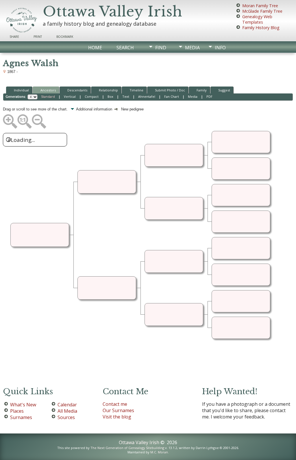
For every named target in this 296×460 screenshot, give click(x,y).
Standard (48, 96)
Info (220, 47)
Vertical (70, 96)
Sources (66, 417)
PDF (209, 96)
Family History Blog (261, 27)
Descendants (77, 90)
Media (192, 47)
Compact (92, 96)
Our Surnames (118, 410)
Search (125, 47)
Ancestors (48, 90)
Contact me (115, 404)
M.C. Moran (159, 452)
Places (17, 411)
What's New (23, 404)
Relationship (108, 90)
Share (14, 37)
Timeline (136, 90)
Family (202, 90)
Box (110, 96)
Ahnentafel (146, 96)
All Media (67, 411)
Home (95, 47)
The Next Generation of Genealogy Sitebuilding (127, 448)
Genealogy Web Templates (257, 19)
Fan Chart (171, 96)
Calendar (67, 404)
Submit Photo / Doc (170, 90)
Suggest (224, 90)
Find (160, 47)
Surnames (21, 417)
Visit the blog (117, 417)
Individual (21, 90)
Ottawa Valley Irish (112, 11)
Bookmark (64, 37)
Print (38, 37)
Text (125, 96)
